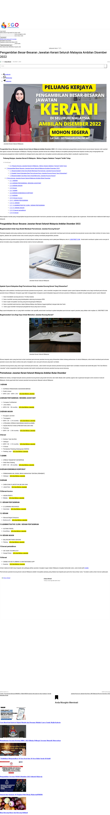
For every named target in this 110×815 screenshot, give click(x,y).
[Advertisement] (55, 630)
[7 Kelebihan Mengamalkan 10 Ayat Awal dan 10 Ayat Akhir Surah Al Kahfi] (13, 755)
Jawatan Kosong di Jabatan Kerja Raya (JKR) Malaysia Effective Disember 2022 (90, 694)
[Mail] (46, 582)
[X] (100, 25)
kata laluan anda (19, 35)
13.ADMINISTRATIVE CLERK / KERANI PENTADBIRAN (27, 205)
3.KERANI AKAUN (16, 186)
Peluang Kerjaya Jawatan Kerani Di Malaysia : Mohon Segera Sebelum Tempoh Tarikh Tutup (38, 166)
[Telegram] (49, 582)
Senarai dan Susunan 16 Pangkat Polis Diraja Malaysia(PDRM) (21, 794)
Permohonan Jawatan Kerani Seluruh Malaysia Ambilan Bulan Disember (28, 178)
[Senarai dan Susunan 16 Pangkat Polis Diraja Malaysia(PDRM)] (13, 791)
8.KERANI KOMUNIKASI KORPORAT (21, 193)
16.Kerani (14, 213)
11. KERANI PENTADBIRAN (19, 200)
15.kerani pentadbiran (18, 210)
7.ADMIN (13, 191)
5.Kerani (13, 188)
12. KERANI (15, 203)
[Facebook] (93, 25)
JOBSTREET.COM (75, 239)
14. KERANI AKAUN (17, 208)
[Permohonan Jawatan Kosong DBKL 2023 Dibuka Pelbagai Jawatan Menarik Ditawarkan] (13, 737)
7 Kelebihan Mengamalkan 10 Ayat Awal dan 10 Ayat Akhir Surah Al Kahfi (25, 758)
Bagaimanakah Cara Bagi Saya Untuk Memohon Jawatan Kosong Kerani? (33, 176)
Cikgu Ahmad (7, 61)
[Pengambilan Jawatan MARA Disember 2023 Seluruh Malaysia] (11, 773)
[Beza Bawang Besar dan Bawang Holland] (13, 809)
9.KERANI (14, 195)
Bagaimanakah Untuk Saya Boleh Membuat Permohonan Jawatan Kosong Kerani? (35, 171)
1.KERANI (14, 181)
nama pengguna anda (20, 34)
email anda (17, 43)
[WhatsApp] (51, 582)
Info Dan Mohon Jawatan (27, 394)
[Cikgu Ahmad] (1, 62)
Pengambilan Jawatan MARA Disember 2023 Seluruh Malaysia (21, 776)
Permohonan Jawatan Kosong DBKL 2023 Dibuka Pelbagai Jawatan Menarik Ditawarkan (30, 740)
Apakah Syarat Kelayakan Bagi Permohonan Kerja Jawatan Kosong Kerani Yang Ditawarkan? (38, 173)
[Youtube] (53, 582)
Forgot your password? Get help (8, 39)
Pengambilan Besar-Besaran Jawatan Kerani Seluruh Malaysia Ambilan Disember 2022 (33, 168)
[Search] (105, 66)
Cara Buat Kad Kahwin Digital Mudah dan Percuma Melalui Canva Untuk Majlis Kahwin (30, 722)
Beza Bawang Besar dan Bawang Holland (14, 812)
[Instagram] (97, 25)
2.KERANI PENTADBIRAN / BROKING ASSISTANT (25, 183)
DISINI (86, 568)
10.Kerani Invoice (16, 198)
